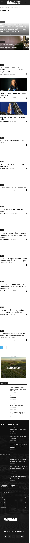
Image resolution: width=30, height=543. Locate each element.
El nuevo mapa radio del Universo (13, 188)
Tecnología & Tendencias (10, 7)
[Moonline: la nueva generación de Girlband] (4, 398)
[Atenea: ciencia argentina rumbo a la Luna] (13, 108)
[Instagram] (9, 536)
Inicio (1, 7)
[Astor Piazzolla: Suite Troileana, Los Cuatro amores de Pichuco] (4, 414)
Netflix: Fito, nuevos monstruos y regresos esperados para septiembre (18, 405)
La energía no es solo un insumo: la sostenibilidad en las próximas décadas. (13, 235)
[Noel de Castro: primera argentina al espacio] (13, 84)
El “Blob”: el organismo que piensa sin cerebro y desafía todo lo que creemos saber (13, 261)
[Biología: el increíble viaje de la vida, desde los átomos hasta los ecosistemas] (13, 275)
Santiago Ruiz (3, 340)
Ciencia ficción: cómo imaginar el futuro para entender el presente (13, 311)
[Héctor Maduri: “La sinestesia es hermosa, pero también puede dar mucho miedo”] (4, 477)
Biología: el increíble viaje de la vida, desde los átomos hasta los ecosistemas (13, 286)
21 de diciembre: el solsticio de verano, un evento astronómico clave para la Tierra (12, 336)
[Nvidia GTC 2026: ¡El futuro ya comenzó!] (13, 155)
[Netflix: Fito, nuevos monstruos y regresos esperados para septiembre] (4, 406)
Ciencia (2, 64)
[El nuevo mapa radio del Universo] (13, 179)
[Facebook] (5, 536)
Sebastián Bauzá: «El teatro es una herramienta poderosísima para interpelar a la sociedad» (18, 459)
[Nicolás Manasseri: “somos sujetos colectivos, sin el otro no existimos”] (4, 389)
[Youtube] (22, 536)
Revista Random (4, 74)
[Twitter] (18, 536)
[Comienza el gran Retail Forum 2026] (13, 132)
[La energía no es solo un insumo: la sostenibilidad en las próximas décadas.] (13, 224)
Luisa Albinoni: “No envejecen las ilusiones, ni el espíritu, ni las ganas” (18, 468)
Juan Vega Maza (4, 168)
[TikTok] (13, 536)
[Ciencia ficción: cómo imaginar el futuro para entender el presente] (13, 301)
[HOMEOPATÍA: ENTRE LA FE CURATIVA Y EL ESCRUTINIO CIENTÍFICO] (13, 59)
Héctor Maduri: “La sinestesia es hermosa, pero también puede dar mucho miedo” (18, 476)
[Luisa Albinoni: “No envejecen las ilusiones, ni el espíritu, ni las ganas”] (4, 468)
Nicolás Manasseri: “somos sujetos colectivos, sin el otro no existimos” (18, 389)
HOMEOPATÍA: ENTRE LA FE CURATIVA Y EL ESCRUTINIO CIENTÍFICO (11, 70)
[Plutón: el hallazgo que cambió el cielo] (13, 200)
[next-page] (8, 347)
